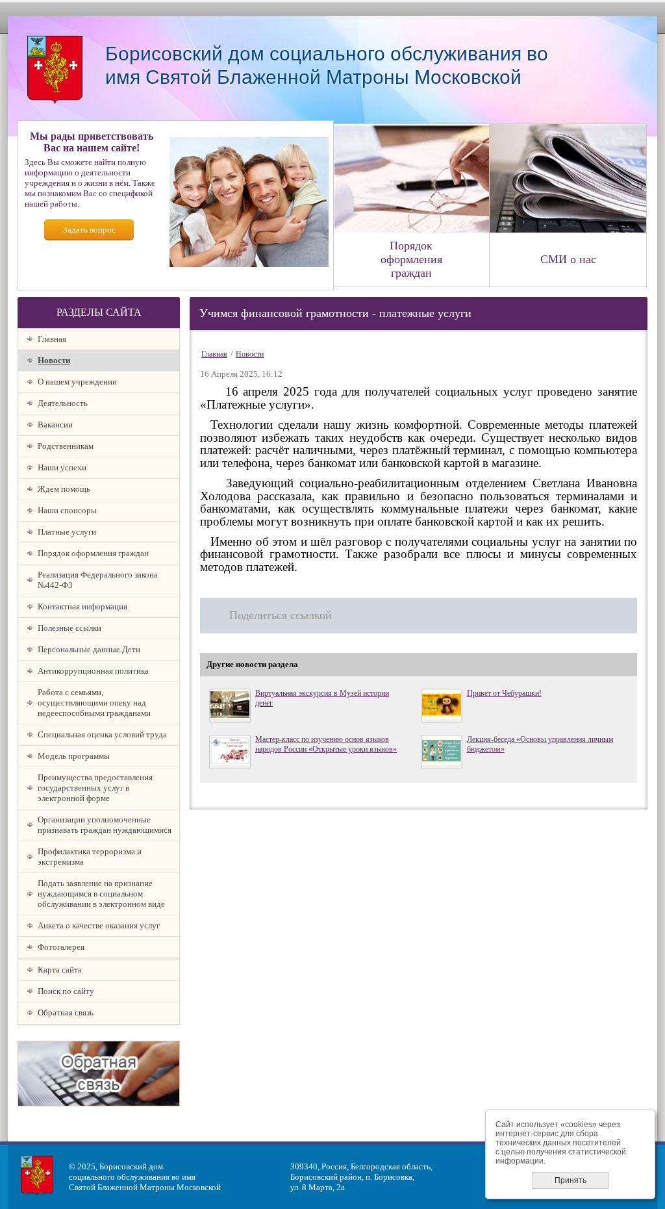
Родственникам (66, 446)
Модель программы (74, 756)
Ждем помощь (64, 489)
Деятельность (63, 403)
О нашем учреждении (77, 382)
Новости (54, 360)
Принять (570, 1180)
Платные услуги (67, 532)
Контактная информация (82, 606)
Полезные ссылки (69, 628)
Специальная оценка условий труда (102, 734)
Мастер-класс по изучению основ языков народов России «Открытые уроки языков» (326, 744)
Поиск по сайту (66, 991)
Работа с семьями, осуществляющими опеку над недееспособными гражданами (94, 702)
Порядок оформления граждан (93, 553)
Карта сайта (60, 969)
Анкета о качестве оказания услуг (99, 925)
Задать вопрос (89, 230)
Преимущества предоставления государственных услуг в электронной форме (95, 787)
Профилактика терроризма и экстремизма (90, 856)
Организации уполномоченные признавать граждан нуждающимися (104, 825)
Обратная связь (66, 1012)
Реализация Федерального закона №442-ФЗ (98, 580)
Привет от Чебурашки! (504, 693)
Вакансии (55, 424)
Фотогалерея (61, 947)
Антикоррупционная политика (93, 671)
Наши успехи (62, 467)
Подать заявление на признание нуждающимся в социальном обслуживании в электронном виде (101, 893)
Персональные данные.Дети (89, 649)
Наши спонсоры (67, 510)
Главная (52, 339)
